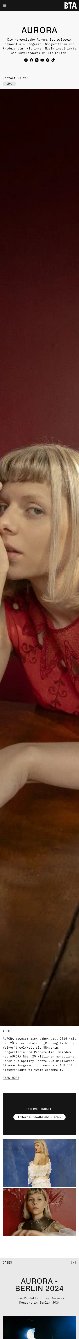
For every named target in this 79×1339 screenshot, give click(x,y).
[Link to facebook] (31, 60)
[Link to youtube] (42, 60)
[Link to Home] (70, 5)
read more (11, 1077)
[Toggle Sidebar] (13, 5)
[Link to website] (26, 60)
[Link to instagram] (37, 60)
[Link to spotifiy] (48, 60)
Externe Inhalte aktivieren (39, 1117)
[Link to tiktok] (53, 60)
